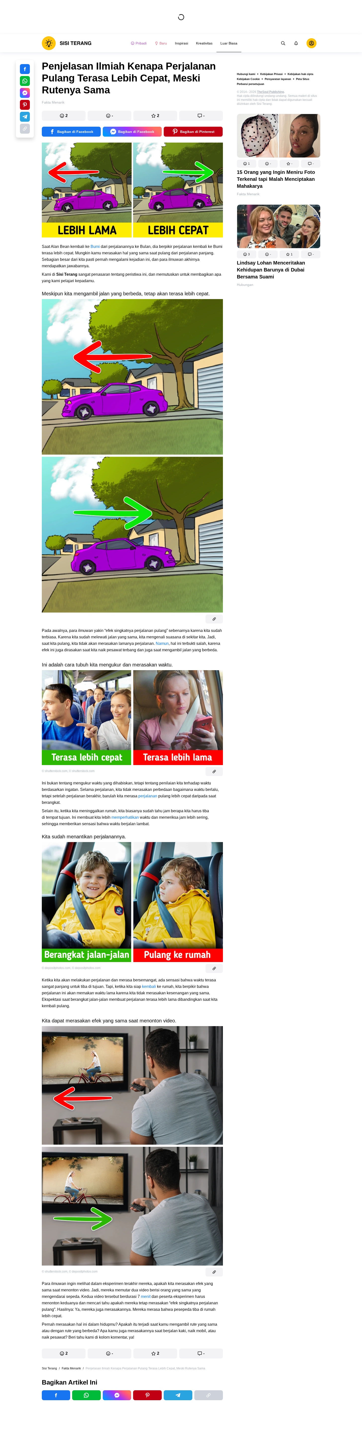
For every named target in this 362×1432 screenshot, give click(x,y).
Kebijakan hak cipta (300, 74)
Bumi (95, 246)
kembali (149, 986)
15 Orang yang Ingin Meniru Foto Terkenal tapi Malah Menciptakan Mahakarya (276, 179)
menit (146, 1296)
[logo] (67, 43)
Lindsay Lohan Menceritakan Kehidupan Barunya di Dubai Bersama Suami (271, 269)
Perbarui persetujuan (250, 83)
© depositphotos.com (56, 968)
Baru (163, 43)
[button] (246, 164)
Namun (162, 643)
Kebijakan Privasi (271, 74)
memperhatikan (124, 817)
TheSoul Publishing (270, 92)
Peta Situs (302, 78)
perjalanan (147, 796)
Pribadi (141, 43)
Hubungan (245, 285)
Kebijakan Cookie (248, 78)
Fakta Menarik (248, 194)
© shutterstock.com (54, 771)
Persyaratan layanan (278, 78)
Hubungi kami (246, 74)
